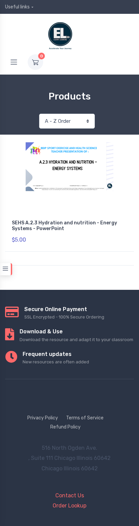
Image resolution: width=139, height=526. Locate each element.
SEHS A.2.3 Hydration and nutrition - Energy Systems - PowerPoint (64, 225)
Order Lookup (69, 505)
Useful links (17, 7)
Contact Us (69, 495)
